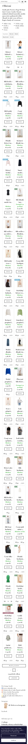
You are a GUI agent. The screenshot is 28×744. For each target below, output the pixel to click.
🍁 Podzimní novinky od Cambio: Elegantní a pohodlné (13, 690)
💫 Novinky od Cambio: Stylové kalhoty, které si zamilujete (12, 696)
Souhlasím (13, 740)
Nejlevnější (11, 33)
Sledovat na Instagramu (18, 705)
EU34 (17, 126)
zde (18, 732)
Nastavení (13, 735)
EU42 (7, 394)
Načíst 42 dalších (14, 665)
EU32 (5, 126)
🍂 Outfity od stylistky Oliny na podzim (10, 692)
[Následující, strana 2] (14, 670)
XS (18, 67)
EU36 (22, 126)
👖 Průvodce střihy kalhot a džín (8, 688)
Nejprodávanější (6, 37)
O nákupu (4, 722)
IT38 (7, 67)
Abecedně (11, 37)
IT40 (10, 276)
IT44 (17, 97)
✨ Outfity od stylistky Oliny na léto (9, 693)
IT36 (5, 97)
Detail (8, 62)
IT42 (5, 247)
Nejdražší (16, 33)
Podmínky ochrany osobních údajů (12, 724)
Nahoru (14, 678)
